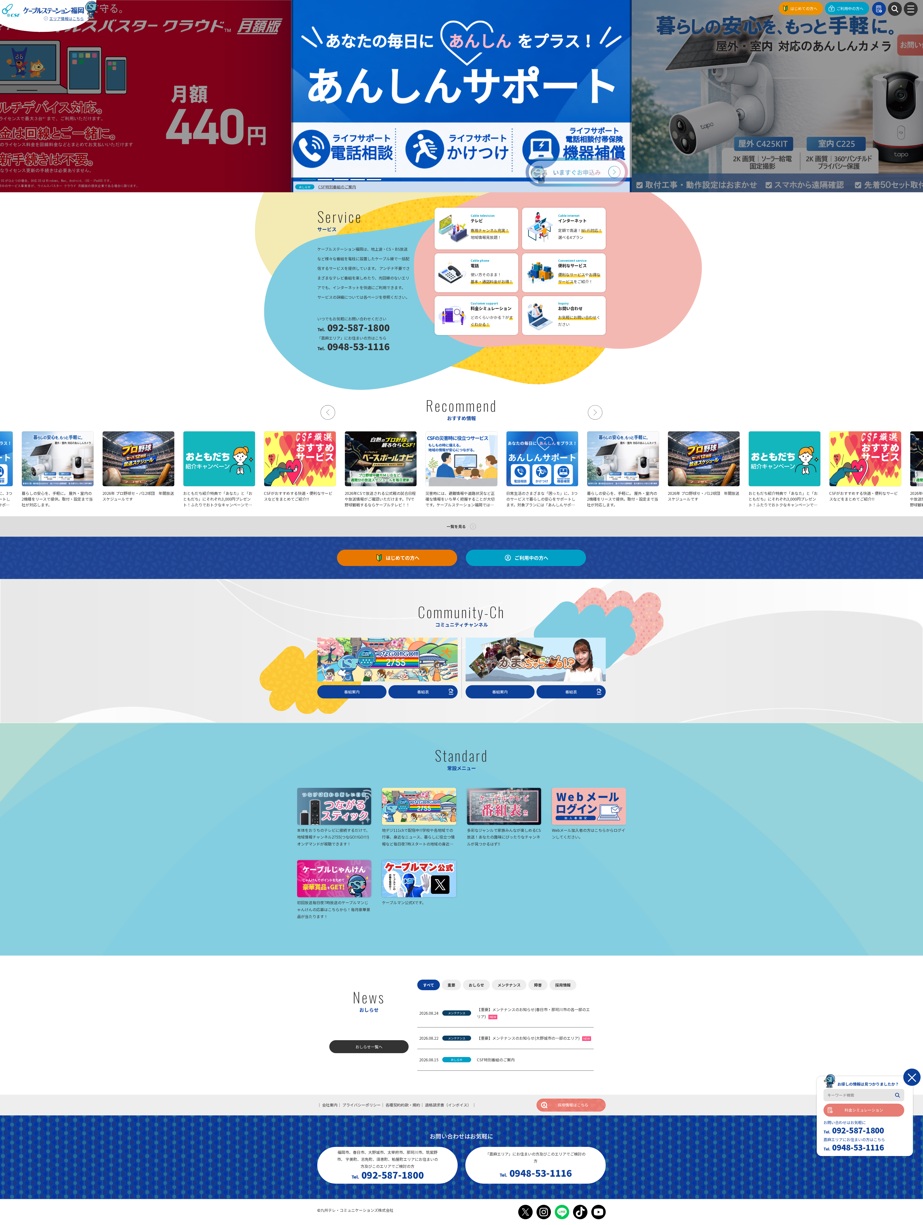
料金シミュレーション (864, 1110)
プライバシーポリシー (361, 1105)
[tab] (308, 179)
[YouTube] (598, 1212)
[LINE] (562, 1212)
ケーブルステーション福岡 (43, 10)
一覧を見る (456, 526)
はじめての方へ (803, 8)
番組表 (423, 692)
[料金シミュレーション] (879, 9)
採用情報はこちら (573, 1105)
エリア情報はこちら (66, 18)
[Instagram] (543, 1212)
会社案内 (329, 1105)
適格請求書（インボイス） (448, 1105)
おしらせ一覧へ (368, 1047)
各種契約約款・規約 (403, 1105)
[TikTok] (580, 1212)
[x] (525, 1212)
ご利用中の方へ (849, 8)
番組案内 (352, 692)
